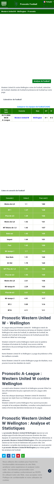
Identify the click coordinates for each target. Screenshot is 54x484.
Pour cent (43, 198)
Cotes (25, 198)
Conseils (9, 198)
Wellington (37, 118)
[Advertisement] (27, 47)
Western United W (22, 118)
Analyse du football (42, 81)
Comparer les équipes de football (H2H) (33, 107)
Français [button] (48, 2)
